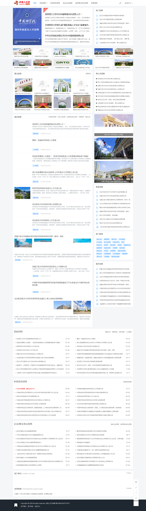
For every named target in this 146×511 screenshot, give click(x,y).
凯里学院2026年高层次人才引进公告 (47, 188)
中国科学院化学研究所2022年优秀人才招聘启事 (31, 404)
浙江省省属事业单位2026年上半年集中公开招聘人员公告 (55, 172)
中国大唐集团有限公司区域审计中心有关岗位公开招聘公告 (95, 461)
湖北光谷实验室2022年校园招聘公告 (27, 396)
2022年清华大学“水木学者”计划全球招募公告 (113, 192)
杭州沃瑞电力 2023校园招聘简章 (26, 457)
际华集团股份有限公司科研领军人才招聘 (28, 465)
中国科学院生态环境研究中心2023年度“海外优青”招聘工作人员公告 (120, 288)
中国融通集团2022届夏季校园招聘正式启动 (90, 465)
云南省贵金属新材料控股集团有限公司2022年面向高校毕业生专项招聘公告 (39, 461)
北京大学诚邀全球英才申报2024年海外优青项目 (114, 277)
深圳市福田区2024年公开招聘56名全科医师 (90, 435)
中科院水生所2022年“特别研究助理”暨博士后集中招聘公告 (95, 415)
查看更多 (88, 73)
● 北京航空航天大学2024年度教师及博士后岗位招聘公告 (113, 92)
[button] (15, 26)
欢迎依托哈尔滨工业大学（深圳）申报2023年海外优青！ (117, 280)
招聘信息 (35, 133)
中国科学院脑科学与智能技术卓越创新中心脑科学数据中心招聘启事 (97, 411)
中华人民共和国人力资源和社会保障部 (31, 494)
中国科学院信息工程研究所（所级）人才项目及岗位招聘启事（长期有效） (100, 407)
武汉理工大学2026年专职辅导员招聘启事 (89, 361)
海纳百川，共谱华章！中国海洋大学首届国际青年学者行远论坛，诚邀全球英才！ (41, 365)
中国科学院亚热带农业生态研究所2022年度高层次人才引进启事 (36, 415)
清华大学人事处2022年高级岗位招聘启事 (112, 219)
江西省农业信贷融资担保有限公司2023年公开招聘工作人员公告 (36, 446)
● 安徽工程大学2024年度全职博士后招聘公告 (110, 85)
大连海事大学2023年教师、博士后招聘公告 (113, 42)
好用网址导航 (48, 494)
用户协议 (30, 506)
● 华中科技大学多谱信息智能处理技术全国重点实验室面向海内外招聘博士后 (119, 96)
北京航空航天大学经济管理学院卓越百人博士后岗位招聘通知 (38, 299)
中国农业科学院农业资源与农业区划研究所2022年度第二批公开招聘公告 (38, 411)
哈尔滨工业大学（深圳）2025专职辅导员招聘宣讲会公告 (94, 365)
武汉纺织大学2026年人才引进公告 (46, 220)
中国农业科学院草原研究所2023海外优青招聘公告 (115, 292)
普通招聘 (94, 3)
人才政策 (35, 149)
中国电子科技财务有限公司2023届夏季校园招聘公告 (32, 450)
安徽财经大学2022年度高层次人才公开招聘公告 (114, 31)
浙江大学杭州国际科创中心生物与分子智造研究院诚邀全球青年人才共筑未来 (40, 369)
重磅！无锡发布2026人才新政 (44, 140)
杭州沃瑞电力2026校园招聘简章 (26, 431)
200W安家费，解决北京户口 (25, 388)
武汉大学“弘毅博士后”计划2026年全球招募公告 (31, 361)
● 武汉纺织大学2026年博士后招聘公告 (108, 79)
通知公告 (87, 117)
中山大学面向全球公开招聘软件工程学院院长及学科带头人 (118, 203)
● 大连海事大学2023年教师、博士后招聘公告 (110, 103)
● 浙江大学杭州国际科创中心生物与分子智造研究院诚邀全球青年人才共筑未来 (120, 82)
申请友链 (129, 488)
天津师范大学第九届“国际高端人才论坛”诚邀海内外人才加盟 (95, 369)
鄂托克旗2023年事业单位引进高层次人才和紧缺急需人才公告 (96, 454)
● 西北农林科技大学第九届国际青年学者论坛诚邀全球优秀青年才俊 (117, 106)
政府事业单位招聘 (81, 3)
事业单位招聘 (25, 424)
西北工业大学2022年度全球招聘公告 (111, 27)
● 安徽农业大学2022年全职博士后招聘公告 (109, 110)
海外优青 (17, 260)
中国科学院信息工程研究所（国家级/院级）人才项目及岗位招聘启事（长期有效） (41, 407)
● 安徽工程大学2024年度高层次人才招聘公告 (110, 89)
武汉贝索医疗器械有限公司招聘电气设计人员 (91, 457)
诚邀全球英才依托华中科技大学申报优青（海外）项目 (116, 23)
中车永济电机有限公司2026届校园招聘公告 (29, 435)
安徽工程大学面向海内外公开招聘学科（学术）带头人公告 (118, 200)
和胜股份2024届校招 (83, 442)
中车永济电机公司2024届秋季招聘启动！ (29, 442)
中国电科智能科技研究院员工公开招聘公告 (90, 388)
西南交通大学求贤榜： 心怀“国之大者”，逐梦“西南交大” (116, 39)
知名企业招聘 (67, 3)
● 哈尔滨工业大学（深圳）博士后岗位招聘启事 (110, 99)
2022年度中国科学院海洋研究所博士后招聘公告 (114, 35)
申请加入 (129, 473)
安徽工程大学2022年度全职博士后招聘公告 (113, 196)
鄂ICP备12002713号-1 (63, 503)
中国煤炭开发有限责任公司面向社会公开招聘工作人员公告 (95, 446)
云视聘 (16, 494)
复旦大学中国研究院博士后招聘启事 (111, 19)
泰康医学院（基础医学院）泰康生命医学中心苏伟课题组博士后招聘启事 (99, 357)
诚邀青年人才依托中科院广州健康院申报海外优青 (115, 304)
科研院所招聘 (55, 3)
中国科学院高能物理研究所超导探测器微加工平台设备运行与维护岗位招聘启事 (101, 354)
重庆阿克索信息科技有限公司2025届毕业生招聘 (92, 431)
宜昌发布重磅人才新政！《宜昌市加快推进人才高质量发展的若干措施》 (60, 156)
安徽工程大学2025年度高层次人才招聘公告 (49, 267)
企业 (16, 424)
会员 (128, 3)
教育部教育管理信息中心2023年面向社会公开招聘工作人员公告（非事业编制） (101, 438)
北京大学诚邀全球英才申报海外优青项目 (111, 15)
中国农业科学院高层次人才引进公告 (88, 396)
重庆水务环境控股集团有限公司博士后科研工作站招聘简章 (118, 207)
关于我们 (23, 506)
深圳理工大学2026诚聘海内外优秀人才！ (48, 124)
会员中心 (37, 506)
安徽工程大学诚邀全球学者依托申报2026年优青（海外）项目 (38, 236)
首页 (35, 3)
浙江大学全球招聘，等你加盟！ (109, 215)
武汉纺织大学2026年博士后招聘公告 (47, 204)
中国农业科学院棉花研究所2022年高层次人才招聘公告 (33, 400)
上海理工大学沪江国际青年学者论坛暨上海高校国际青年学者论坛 (36, 373)
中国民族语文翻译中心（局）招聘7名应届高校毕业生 (93, 450)
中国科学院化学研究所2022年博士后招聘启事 (91, 400)
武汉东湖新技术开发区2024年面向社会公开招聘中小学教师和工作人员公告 (39, 438)
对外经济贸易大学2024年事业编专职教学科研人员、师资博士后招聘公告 (99, 373)
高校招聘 (43, 3)
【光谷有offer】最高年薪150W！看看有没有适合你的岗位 (34, 454)
